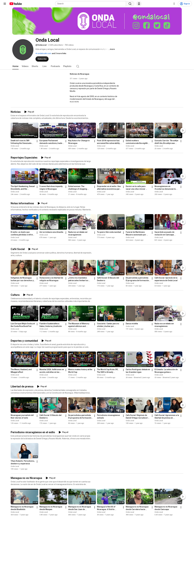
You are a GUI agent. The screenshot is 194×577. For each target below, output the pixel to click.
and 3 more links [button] (59, 53)
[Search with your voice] (139, 3)
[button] (74, 101)
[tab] (15, 66)
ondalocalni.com (44, 53)
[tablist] (97, 66)
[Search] (130, 3)
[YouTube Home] (15, 3)
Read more (74, 102)
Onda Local (15, 146)
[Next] (182, 130)
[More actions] (37, 141)
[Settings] (174, 3)
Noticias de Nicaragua (79, 74)
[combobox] (91, 3)
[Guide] (4, 3)
